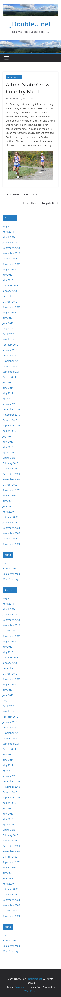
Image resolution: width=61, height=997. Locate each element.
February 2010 (10, 463)
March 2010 (9, 457)
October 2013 (10, 258)
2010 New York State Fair (22, 194)
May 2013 (8, 280)
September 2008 (11, 543)
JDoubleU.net (30, 23)
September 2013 (11, 263)
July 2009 (7, 500)
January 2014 (10, 242)
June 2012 (8, 323)
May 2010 (8, 447)
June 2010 (8, 441)
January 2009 (10, 522)
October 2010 (10, 420)
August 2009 (9, 495)
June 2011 (8, 387)
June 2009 (8, 506)
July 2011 (7, 382)
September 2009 (11, 490)
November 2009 (11, 479)
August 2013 (9, 269)
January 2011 (10, 403)
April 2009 (8, 511)
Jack (32, 98)
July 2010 (7, 436)
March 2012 (9, 339)
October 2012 (10, 301)
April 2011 (8, 398)
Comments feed (11, 573)
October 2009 (10, 484)
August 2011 (9, 377)
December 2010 (11, 409)
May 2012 (8, 328)
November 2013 (11, 253)
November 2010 (11, 414)
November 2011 (11, 360)
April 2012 (8, 333)
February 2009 (10, 517)
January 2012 (10, 350)
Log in (6, 563)
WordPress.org (11, 579)
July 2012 (7, 317)
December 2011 (11, 355)
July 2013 (7, 274)
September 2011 (11, 371)
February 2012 (10, 344)
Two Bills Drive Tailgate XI (38, 203)
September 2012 (11, 307)
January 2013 (10, 290)
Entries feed (9, 568)
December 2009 (11, 473)
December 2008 (11, 527)
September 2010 (11, 425)
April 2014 (8, 231)
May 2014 (8, 226)
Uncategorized (13, 77)
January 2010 (10, 468)
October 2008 (10, 538)
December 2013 (11, 247)
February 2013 (10, 285)
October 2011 (10, 366)
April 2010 (8, 452)
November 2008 (11, 533)
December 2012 (11, 296)
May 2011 (8, 393)
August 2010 (9, 430)
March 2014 (9, 237)
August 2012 (9, 312)
